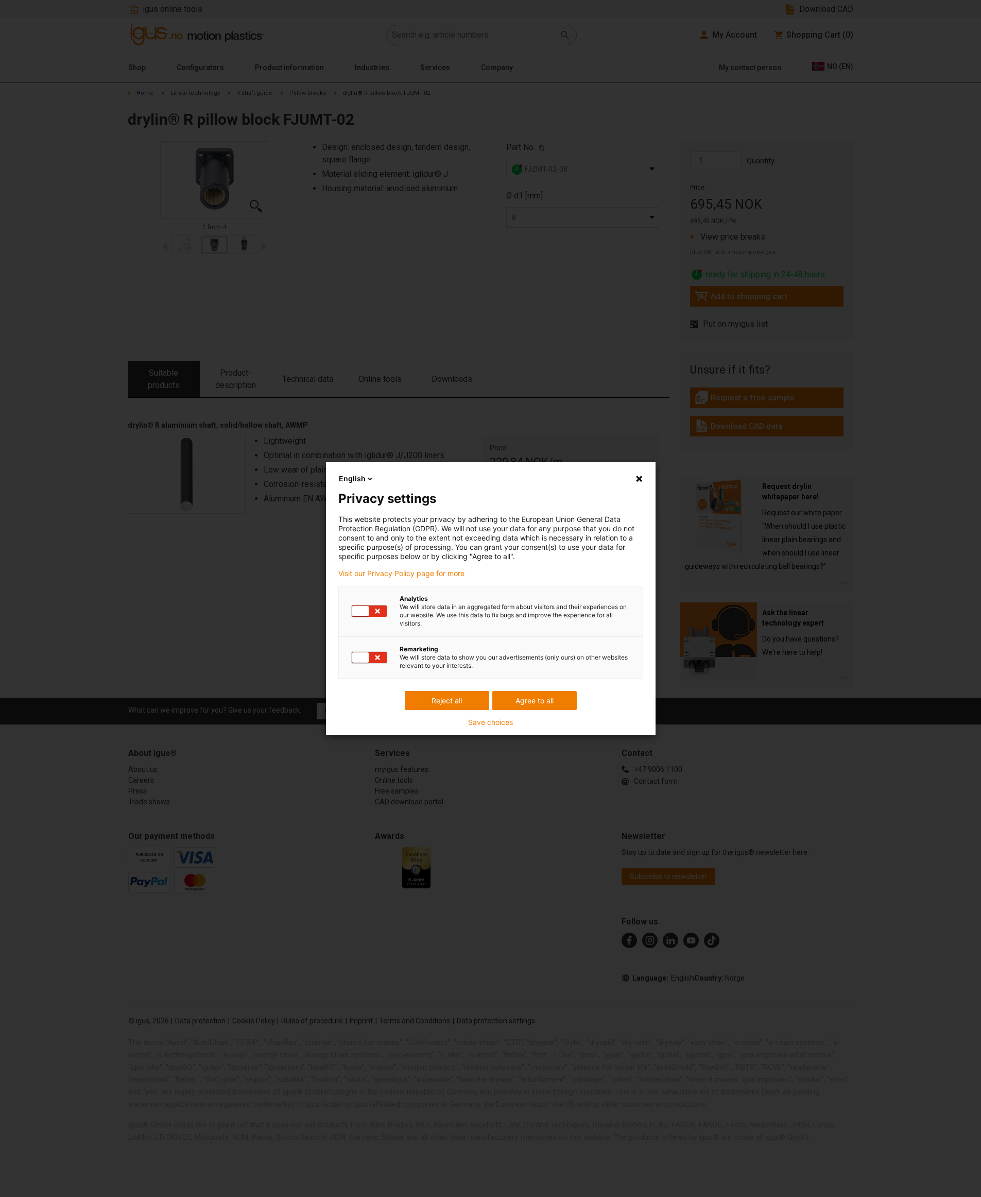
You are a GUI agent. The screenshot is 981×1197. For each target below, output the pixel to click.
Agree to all (534, 700)
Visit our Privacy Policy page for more (401, 573)
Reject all (447, 700)
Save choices (490, 722)
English (352, 478)
